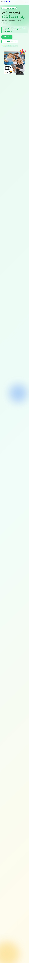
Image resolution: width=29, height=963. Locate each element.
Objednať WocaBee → (10, 41)
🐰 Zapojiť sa (6, 37)
